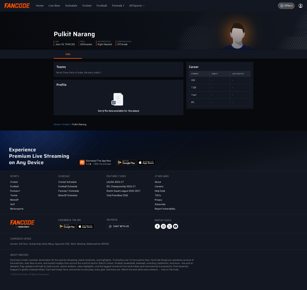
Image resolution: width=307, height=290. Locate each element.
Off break (122, 44)
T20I (193, 87)
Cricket (66, 124)
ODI (193, 80)
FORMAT (195, 74)
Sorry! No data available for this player (118, 111)
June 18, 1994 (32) (65, 44)
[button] (68, 54)
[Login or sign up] (300, 6)
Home (57, 124)
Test (193, 95)
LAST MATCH (238, 74)
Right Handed (105, 44)
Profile (61, 84)
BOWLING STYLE (124, 42)
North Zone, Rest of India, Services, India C (78, 72)
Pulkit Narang (74, 34)
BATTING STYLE (104, 42)
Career (194, 67)
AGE (57, 42)
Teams (61, 67)
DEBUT (215, 74)
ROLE (82, 42)
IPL (192, 102)
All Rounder (86, 44)
